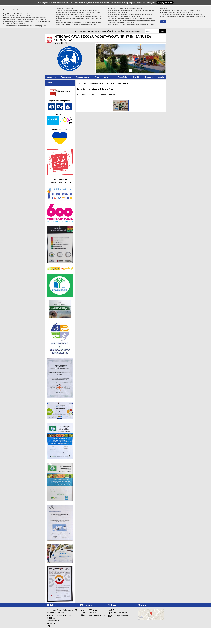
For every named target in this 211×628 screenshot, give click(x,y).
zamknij (163, 21)
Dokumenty (108, 77)
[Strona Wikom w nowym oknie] (50, 626)
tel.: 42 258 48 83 (90, 610)
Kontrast (116, 31)
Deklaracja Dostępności (120, 616)
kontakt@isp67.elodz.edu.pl (94, 615)
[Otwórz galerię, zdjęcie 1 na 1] (120, 105)
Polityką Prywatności (87, 3)
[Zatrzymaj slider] (130, 71)
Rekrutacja (148, 77)
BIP (112, 610)
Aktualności (52, 77)
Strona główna (82, 31)
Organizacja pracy (82, 77)
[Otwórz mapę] (151, 614)
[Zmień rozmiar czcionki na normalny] (107, 31)
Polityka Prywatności (119, 613)
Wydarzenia (66, 77)
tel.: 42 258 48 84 (90, 613)
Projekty (136, 77)
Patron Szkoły (123, 77)
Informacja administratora (131, 31)
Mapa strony (94, 31)
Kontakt (161, 77)
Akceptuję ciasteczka (165, 3)
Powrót (49, 83)
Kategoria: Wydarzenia (99, 83)
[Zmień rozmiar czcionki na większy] (108, 31)
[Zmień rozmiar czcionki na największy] (110, 31)
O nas (96, 77)
